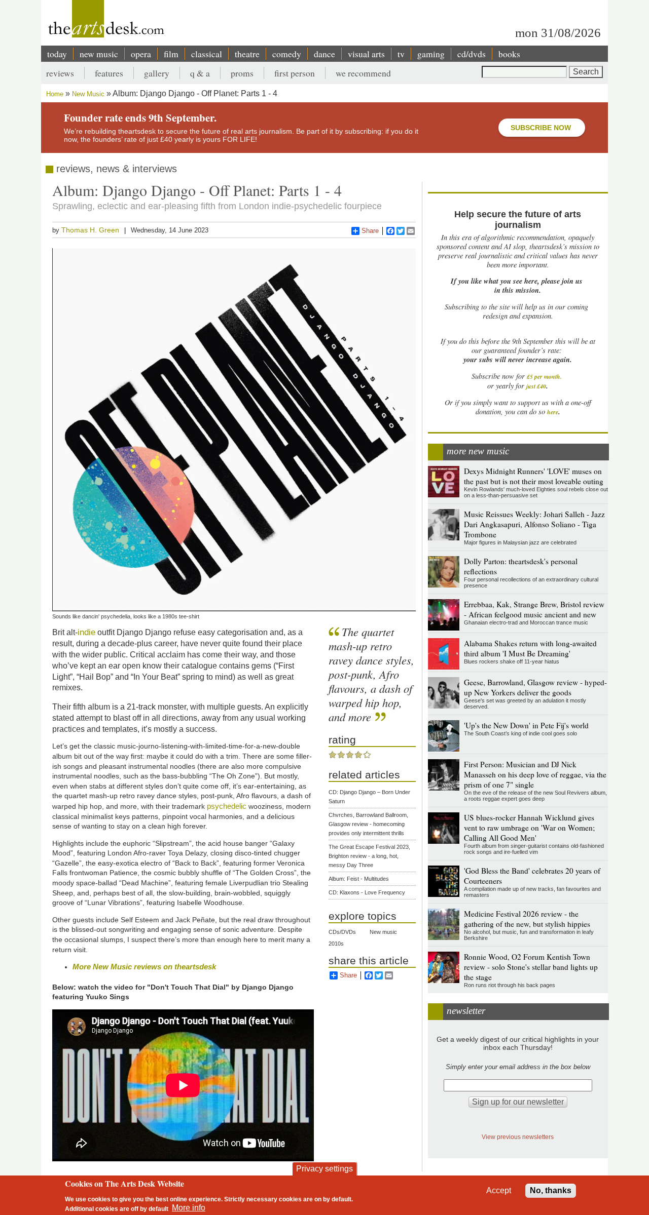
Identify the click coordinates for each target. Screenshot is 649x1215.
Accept (498, 1190)
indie (86, 632)
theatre (247, 54)
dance (324, 54)
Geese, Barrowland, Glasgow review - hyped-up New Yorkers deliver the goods (535, 687)
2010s (336, 943)
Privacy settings (324, 1168)
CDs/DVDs (342, 932)
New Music (88, 94)
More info (188, 1207)
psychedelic (226, 806)
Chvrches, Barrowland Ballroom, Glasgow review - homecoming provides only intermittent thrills (368, 824)
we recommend (363, 73)
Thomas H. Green (90, 230)
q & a (200, 73)
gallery (156, 73)
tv (401, 54)
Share (370, 230)
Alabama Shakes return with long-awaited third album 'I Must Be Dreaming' (530, 648)
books (509, 54)
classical (206, 54)
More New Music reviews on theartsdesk (144, 966)
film (171, 54)
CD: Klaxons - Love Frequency (367, 892)
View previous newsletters (518, 1136)
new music (99, 54)
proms (242, 73)
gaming (431, 54)
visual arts (366, 54)
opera (141, 54)
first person (294, 73)
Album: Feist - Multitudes (359, 879)
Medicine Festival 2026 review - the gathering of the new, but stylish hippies (527, 919)
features (109, 73)
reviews (60, 73)
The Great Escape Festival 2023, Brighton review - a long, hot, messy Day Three (369, 856)
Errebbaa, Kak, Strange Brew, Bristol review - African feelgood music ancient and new (534, 609)
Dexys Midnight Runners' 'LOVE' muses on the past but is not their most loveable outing (533, 476)
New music (383, 932)
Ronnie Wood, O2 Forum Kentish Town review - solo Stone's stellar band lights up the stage (531, 967)
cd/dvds (471, 54)
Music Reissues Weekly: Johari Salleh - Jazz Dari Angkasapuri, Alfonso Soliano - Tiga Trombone (534, 524)
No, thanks (550, 1190)
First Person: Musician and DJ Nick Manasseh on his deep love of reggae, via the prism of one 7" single (535, 774)
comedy (286, 54)
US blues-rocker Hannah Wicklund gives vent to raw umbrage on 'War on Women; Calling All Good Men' (529, 827)
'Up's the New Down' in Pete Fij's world (526, 725)
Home (54, 94)
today (57, 54)
